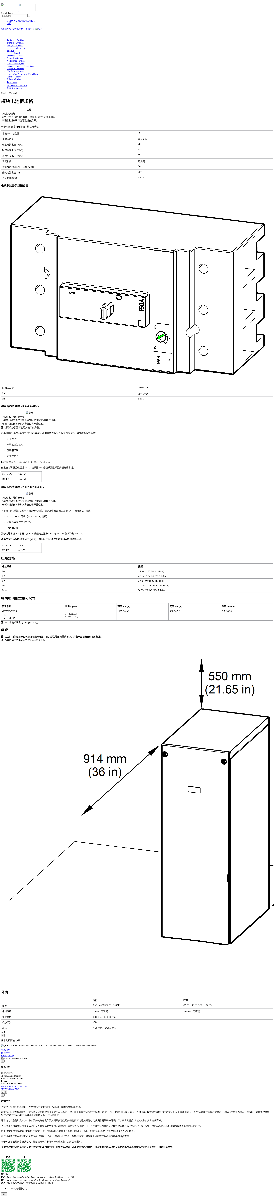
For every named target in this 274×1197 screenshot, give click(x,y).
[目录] (2, 32)
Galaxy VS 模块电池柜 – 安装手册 (18, 29)
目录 (9, 23)
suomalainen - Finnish (17, 85)
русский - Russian (15, 68)
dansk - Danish (13, 53)
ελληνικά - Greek (15, 55)
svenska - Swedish (15, 43)
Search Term (7, 13)
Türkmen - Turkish (15, 40)
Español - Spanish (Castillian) (20, 66)
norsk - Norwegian (15, 63)
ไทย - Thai (12, 82)
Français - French (15, 45)
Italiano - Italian (14, 76)
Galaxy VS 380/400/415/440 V (21, 21)
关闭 (4, 1092)
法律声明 (5, 1053)
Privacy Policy (7, 1055)
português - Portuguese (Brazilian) (22, 74)
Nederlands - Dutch (16, 61)
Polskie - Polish (14, 79)
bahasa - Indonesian (16, 48)
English (10, 50)
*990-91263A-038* (10, 1089)
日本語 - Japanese (15, 71)
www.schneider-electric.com (14, 1086)
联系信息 (5, 1050)
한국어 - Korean (14, 88)
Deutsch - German (15, 58)
